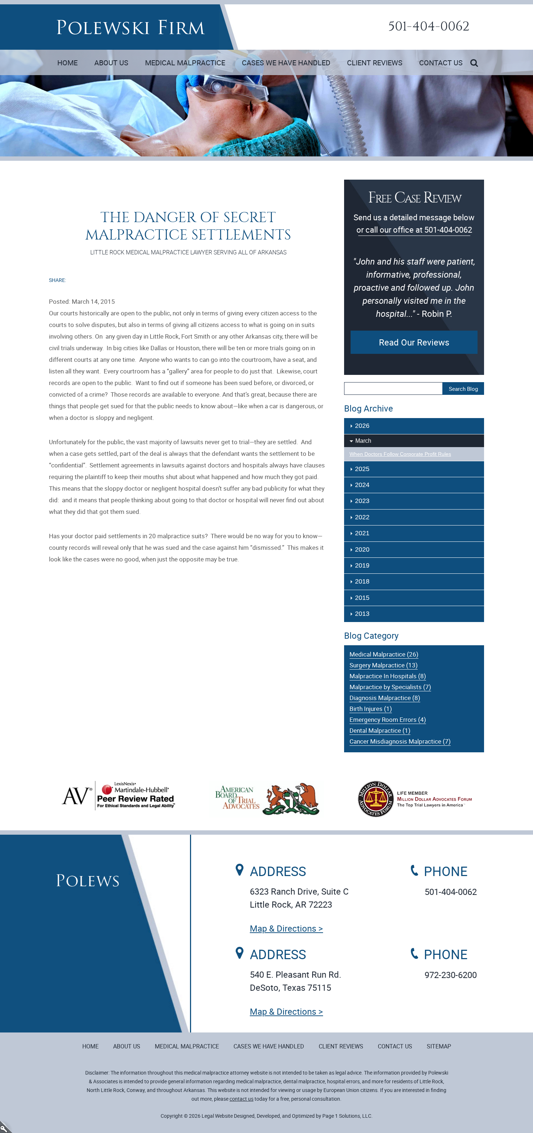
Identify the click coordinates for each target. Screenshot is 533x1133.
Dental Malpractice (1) (380, 730)
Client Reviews (374, 63)
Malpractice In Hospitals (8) (388, 676)
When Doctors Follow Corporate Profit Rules (400, 454)
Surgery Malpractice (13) (384, 665)
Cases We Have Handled (286, 63)
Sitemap (439, 1046)
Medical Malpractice (185, 63)
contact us (241, 1098)
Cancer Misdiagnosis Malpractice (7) (400, 741)
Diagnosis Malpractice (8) (385, 698)
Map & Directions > (286, 928)
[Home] (130, 27)
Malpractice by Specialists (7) (390, 687)
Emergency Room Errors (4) (388, 719)
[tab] (414, 440)
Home (67, 63)
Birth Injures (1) (371, 708)
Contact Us (441, 63)
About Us (111, 63)
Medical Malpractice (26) (384, 654)
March (363, 441)
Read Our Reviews (414, 342)
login (6, 1126)
